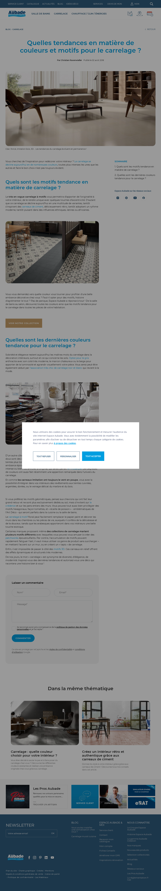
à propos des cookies (65, 443)
